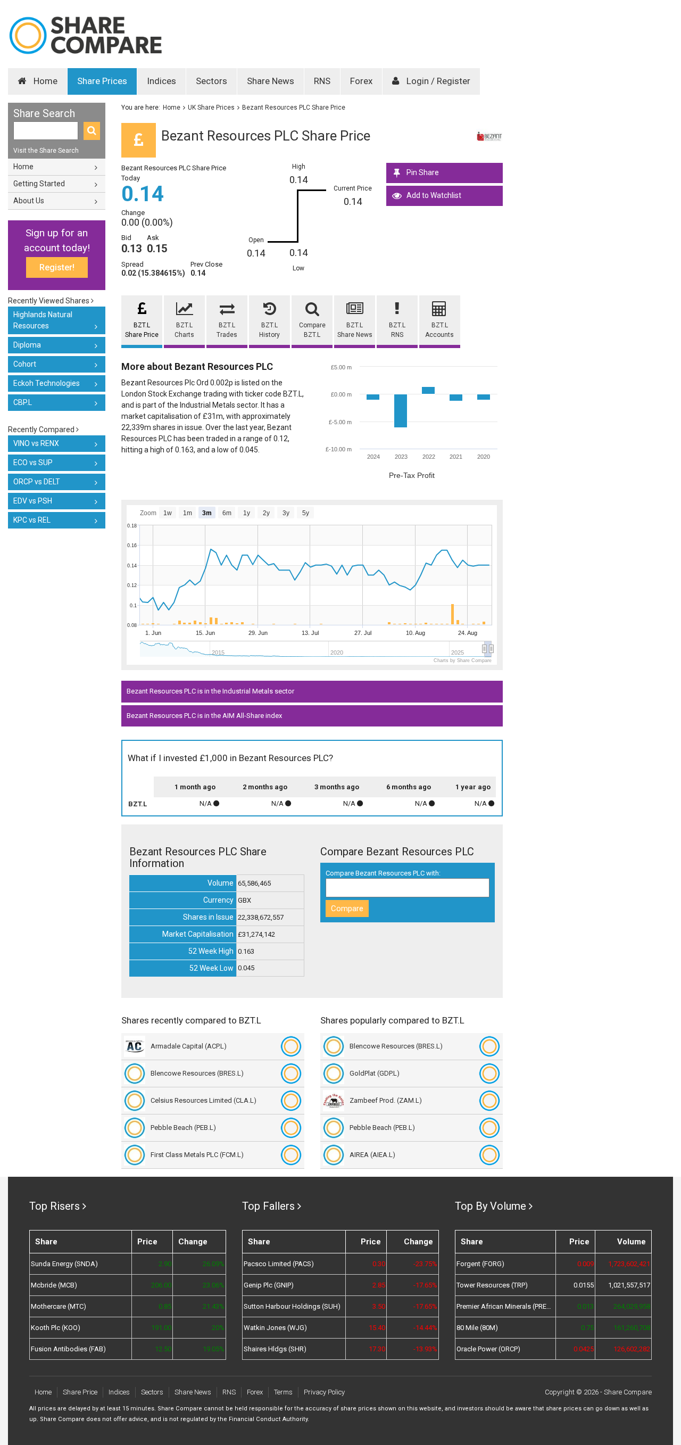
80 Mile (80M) (477, 1328)
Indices (161, 81)
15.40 (377, 1328)
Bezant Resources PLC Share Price (293, 107)
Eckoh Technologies (46, 383)
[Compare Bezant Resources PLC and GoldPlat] (489, 1073)
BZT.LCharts (184, 329)
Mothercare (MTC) (58, 1306)
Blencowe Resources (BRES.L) (197, 1073)
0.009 (585, 1264)
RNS (322, 81)
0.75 (587, 1328)
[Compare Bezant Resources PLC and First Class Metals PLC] (291, 1155)
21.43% (214, 1306)
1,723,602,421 (629, 1264)
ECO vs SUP (33, 462)
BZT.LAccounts (439, 329)
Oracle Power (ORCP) (488, 1349)
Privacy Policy (324, 1392)
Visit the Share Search (46, 150)
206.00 (161, 1285)
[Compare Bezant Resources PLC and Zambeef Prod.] (489, 1100)
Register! (56, 267)
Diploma (27, 345)
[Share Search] (92, 131)
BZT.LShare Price (142, 329)
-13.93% (425, 1349)
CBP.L (22, 402)
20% (218, 1328)
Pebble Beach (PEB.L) (183, 1128)
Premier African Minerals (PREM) (505, 1306)
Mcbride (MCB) (54, 1285)
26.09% (214, 1264)
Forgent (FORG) (480, 1264)
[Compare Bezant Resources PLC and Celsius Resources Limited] (291, 1100)
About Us (28, 200)
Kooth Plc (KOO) (55, 1328)
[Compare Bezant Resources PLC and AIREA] (489, 1155)
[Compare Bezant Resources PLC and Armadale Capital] (291, 1046)
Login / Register (437, 81)
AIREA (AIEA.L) (372, 1155)
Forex (361, 81)
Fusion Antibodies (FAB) (68, 1349)
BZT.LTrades (227, 329)
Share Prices (102, 81)
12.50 (163, 1349)
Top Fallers (268, 1206)
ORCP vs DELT (36, 481)
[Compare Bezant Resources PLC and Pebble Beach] (291, 1127)
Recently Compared (42, 429)
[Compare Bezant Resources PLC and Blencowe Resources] (291, 1073)
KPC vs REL (32, 520)
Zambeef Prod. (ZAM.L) (386, 1100)
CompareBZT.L (312, 329)
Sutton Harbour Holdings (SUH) (292, 1306)
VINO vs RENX (36, 443)
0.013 (585, 1306)
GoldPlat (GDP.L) (375, 1073)
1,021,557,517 (629, 1285)
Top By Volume (490, 1206)
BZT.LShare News (354, 329)
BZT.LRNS (397, 329)
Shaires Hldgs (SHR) (275, 1349)
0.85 (165, 1306)
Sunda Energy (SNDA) (64, 1264)
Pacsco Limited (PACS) (279, 1264)
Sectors (211, 81)
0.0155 (584, 1285)
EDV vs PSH (32, 501)
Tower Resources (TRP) (492, 1285)
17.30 (377, 1349)
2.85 (378, 1285)
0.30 (378, 1264)
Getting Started (39, 183)
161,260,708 (631, 1328)
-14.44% (425, 1328)
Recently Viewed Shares (49, 300)
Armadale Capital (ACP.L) (189, 1046)
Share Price (80, 1392)
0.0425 (584, 1349)
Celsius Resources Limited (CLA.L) (203, 1100)
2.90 (165, 1264)
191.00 (161, 1328)
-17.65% (425, 1285)
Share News (270, 81)
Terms (283, 1392)
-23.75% (425, 1264)
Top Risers (54, 1206)
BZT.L (137, 804)
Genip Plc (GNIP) (269, 1285)
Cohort (24, 364)
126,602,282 (631, 1349)
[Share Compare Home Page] (85, 35)
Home (44, 81)
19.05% (214, 1349)
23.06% (214, 1285)
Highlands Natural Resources (42, 320)
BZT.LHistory (269, 329)
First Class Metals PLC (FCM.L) (197, 1155)
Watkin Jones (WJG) (275, 1328)
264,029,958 (631, 1306)
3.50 (378, 1306)
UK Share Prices (211, 107)
